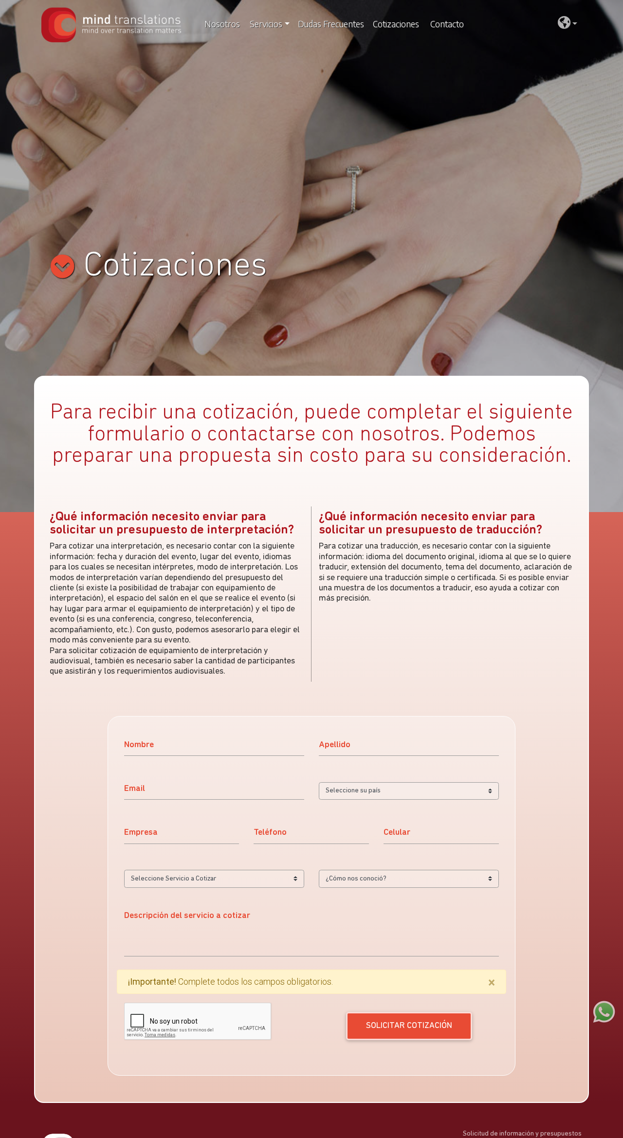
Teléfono (270, 832)
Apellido (334, 745)
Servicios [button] (266, 23)
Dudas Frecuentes (331, 23)
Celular (397, 832)
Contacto (447, 23)
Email (134, 789)
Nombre (139, 745)
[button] (567, 24)
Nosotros (222, 23)
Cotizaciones (396, 23)
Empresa (141, 832)
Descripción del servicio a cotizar (187, 916)
